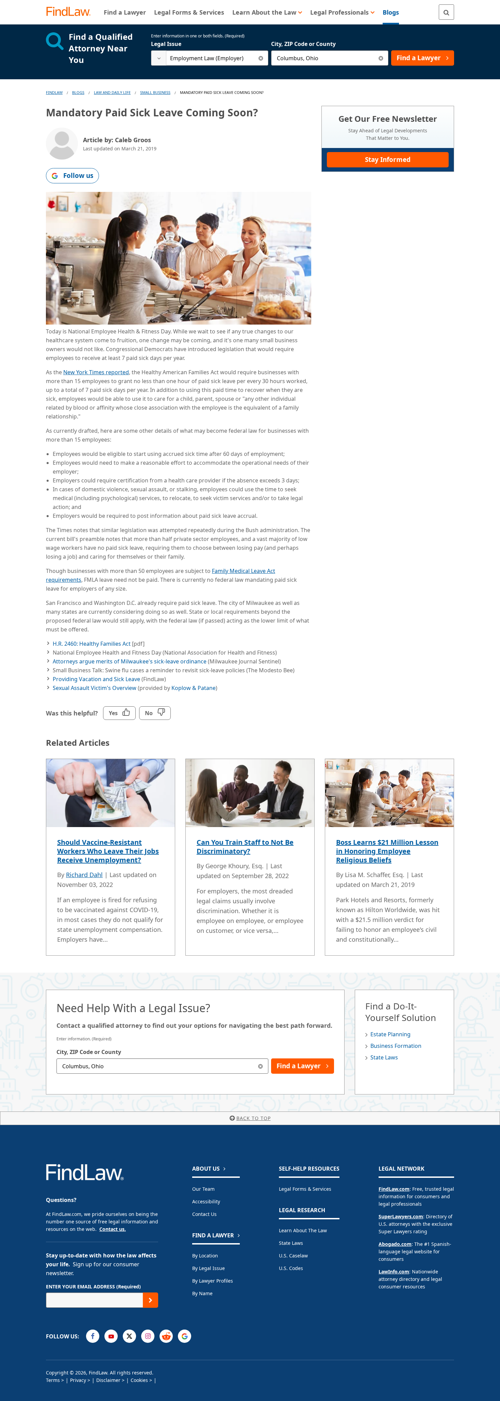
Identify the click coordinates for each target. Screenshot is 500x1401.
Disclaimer (108, 1380)
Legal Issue (166, 44)
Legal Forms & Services (305, 1189)
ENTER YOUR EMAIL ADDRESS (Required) (93, 1286)
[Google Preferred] (184, 1336)
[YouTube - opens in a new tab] (111, 1336)
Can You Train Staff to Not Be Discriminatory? (245, 847)
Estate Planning (390, 1034)
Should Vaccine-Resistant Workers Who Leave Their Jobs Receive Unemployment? (108, 851)
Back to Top (253, 1118)
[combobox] (209, 58)
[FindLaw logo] (71, 12)
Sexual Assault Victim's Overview (94, 688)
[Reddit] (166, 1336)
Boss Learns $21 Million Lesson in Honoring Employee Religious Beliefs (387, 851)
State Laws (384, 1057)
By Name (202, 1293)
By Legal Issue (208, 1268)
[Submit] (150, 1300)
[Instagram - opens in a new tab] (147, 1336)
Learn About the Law (303, 1230)
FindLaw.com (394, 1189)
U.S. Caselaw (293, 1255)
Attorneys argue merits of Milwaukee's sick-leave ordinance (129, 661)
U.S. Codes (291, 1268)
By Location (205, 1255)
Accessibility (206, 1201)
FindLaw (54, 92)
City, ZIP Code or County (303, 44)
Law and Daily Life (112, 92)
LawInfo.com (394, 1271)
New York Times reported (96, 372)
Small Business (155, 92)
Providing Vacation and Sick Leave (96, 679)
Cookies (139, 1380)
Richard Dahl (84, 875)
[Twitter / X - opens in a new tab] (129, 1336)
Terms (53, 1380)
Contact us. (112, 1229)
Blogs (78, 92)
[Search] (446, 12)
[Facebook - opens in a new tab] (92, 1336)
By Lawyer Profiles (212, 1281)
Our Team (203, 1189)
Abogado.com (395, 1244)
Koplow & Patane (193, 688)
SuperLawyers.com (401, 1216)
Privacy (78, 1380)
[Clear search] (260, 58)
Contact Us (204, 1214)
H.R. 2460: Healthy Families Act (92, 643)
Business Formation (395, 1046)
